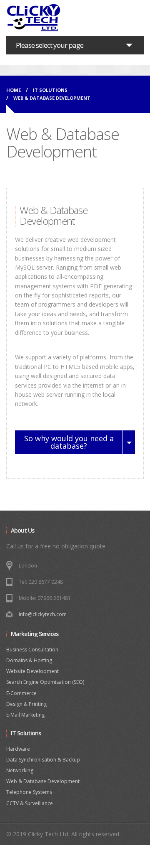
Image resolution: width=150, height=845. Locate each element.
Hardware (18, 748)
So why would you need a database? (69, 442)
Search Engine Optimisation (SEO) (45, 681)
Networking (19, 770)
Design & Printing (26, 703)
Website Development (32, 671)
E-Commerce (21, 693)
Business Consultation (32, 649)
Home (13, 90)
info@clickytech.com (43, 614)
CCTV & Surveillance (29, 803)
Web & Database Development (43, 781)
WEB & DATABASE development (51, 98)
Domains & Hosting (29, 660)
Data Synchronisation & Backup (43, 759)
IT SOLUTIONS (50, 90)
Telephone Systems (29, 792)
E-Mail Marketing (25, 714)
